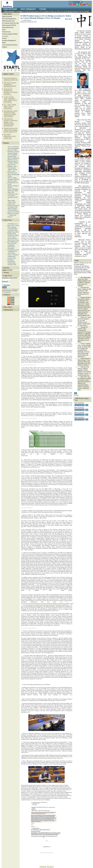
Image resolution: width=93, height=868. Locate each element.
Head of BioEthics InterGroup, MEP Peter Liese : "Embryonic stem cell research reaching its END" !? (13, 194)
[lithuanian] (82, 4)
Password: (5, 281)
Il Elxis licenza (6, 32)
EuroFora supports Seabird (9, 34)
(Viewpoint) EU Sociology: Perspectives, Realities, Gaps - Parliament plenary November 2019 (11, 122)
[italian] (80, 4)
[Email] (71, 18)
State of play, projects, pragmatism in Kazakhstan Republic (10, 84)
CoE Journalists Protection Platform (9, 46)
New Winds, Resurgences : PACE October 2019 (10, 136)
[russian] (84, 4)
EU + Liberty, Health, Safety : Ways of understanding (10, 106)
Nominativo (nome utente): (10, 278)
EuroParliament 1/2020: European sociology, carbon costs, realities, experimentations (10, 113)
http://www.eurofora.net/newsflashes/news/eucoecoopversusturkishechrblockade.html (51, 80)
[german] (75, 4)
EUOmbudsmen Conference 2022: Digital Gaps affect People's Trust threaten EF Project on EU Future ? (13, 233)
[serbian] (87, 4)
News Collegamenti (28, 9)
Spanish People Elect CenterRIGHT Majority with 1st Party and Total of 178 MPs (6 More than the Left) (13, 160)
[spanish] (89, 4)
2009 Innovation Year (8, 21)
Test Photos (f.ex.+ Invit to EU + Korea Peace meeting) (13, 225)
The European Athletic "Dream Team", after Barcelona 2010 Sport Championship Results (13, 172)
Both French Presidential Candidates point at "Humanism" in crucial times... (13, 250)
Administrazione (8, 310)
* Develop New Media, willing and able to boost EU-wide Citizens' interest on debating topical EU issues (84, 291)
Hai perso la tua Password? (11, 289)
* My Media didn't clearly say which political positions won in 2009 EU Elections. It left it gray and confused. (84, 281)
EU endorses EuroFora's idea (10, 23)
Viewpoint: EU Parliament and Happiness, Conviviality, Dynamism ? (11, 91)
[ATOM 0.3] (11, 302)
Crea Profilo (7, 292)
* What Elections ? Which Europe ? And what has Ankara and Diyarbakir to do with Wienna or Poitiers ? (84, 362)
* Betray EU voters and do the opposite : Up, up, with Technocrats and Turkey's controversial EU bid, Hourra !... (84, 321)
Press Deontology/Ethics (9, 18)
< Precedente (43, 866)
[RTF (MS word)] (66, 18)
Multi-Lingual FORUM (9, 25)
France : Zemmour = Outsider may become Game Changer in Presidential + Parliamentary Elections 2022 (13, 259)
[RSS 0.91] (11, 297)
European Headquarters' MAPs (9, 41)
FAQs (4, 29)
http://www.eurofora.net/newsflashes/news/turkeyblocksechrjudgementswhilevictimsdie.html (46, 605)
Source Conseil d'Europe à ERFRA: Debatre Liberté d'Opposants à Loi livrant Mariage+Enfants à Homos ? (13, 182)
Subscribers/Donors (7, 27)
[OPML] (11, 304)
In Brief (4, 38)
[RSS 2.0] (11, 300)
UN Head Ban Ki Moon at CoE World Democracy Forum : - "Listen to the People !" (13, 214)
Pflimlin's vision (12, 166)
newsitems (20, 11)
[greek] (77, 4)
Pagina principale (10, 9)
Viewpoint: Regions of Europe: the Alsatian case (11, 78)
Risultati (76, 395)
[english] (70, 4)
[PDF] (67, 18)
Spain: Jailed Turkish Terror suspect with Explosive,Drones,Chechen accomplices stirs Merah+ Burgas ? (15, 204)
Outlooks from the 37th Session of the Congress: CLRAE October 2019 (11, 130)
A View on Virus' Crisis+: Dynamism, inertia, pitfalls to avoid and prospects (10, 99)
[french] (72, 4)
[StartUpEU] (13, 71)
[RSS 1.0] (11, 298)
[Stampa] (70, 18)
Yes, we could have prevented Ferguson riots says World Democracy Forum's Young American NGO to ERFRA (13, 151)
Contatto (42, 9)
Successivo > (50, 866)
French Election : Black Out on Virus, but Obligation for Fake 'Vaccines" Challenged (13, 242)
